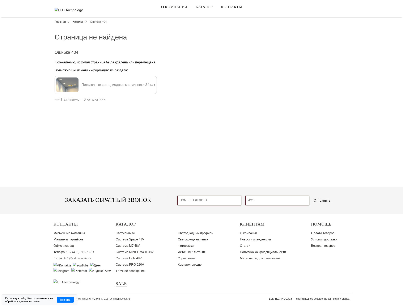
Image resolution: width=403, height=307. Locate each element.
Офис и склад (64, 245)
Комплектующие (190, 264)
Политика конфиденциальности (263, 252)
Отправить (322, 200)
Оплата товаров (322, 233)
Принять (65, 299)
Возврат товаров (323, 245)
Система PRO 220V (130, 264)
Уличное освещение (130, 271)
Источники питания (191, 252)
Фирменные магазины (69, 233)
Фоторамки (186, 245)
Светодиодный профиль (195, 233)
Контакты (231, 7)
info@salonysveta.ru (77, 258)
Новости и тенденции (255, 239)
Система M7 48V (128, 245)
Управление (186, 258)
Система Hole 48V (129, 258)
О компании (174, 7)
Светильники (125, 233)
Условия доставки (324, 239)
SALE (121, 283)
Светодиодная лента (193, 239)
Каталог (204, 7)
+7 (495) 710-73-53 (81, 252)
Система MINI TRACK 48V (135, 252)
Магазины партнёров (69, 239)
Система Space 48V (130, 239)
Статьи (245, 245)
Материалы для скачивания (260, 258)
